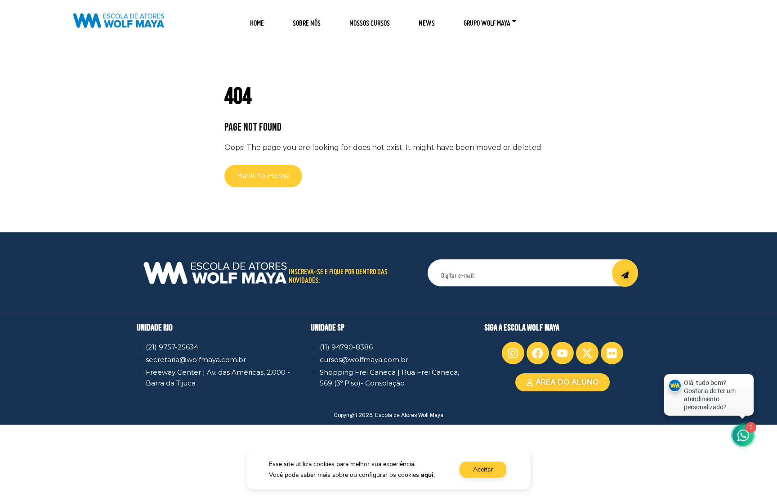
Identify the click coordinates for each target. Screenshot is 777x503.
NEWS (427, 20)
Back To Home (263, 176)
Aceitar (483, 469)
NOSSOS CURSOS (369, 20)
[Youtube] (562, 353)
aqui (427, 475)
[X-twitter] (587, 353)
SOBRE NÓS (307, 20)
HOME (257, 20)
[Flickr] (612, 353)
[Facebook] (538, 353)
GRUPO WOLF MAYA (487, 20)
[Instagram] (513, 353)
